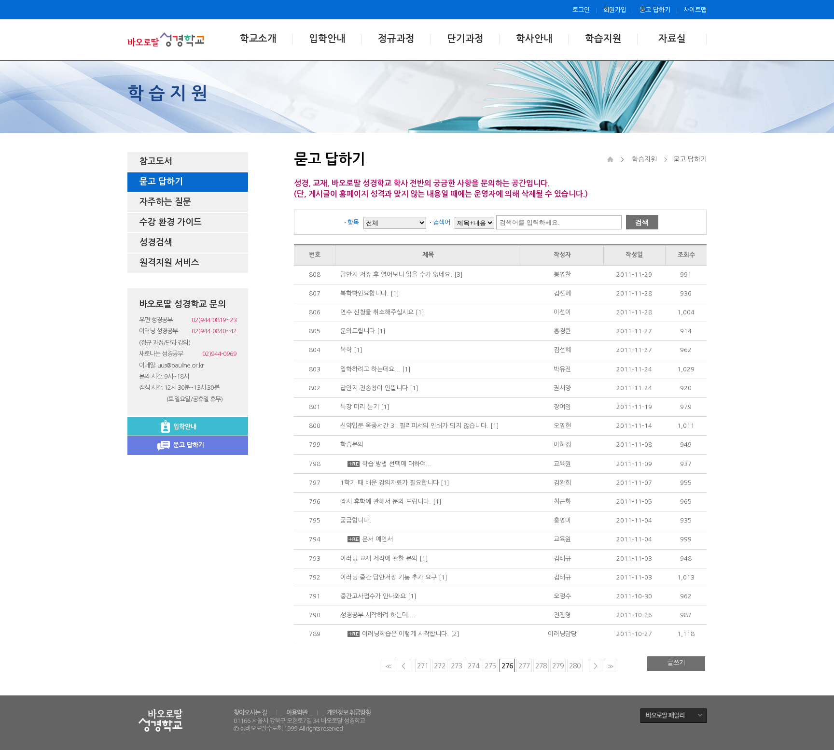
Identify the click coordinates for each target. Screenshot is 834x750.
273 (456, 666)
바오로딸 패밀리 (665, 715)
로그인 (581, 10)
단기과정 (465, 38)
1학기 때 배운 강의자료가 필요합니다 (389, 483)
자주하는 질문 (165, 202)
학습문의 (351, 444)
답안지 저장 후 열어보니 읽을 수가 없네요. (396, 274)
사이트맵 (695, 10)
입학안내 (327, 38)
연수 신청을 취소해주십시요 (377, 312)
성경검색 (155, 242)
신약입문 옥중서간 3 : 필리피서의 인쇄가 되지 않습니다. (414, 426)
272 (439, 666)
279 (558, 666)
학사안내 (534, 38)
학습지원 (603, 38)
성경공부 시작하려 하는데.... (378, 615)
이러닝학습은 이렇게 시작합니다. (405, 634)
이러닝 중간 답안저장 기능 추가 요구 (388, 577)
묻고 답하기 (654, 10)
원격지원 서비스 (169, 262)
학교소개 (258, 38)
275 (490, 666)
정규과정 (396, 38)
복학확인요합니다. (364, 293)
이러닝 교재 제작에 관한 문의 (378, 558)
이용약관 (296, 712)
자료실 (672, 38)
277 (524, 666)
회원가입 (614, 10)
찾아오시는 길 (250, 712)
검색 (642, 222)
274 (473, 666)
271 (423, 666)
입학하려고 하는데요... (370, 369)
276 (507, 666)
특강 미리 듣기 (359, 407)
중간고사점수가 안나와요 (373, 596)
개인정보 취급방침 (349, 712)
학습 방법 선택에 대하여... (396, 464)
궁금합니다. (355, 520)
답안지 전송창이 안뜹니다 (374, 388)
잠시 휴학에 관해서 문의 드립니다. (385, 501)
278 (541, 666)
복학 (346, 350)
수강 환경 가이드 (170, 222)
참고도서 (155, 161)
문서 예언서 (377, 539)
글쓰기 (676, 663)
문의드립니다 (357, 331)
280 (575, 666)
